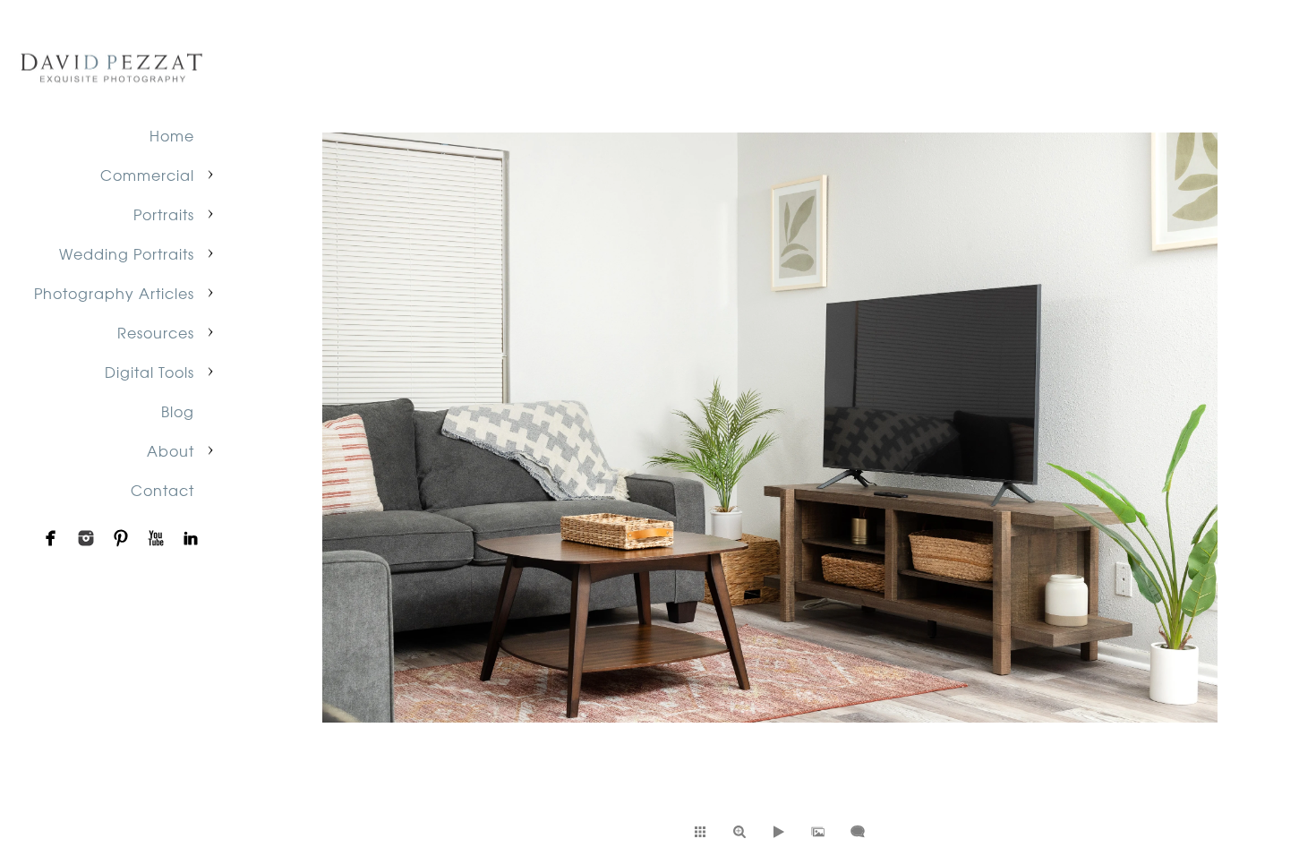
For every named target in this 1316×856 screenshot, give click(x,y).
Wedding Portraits (126, 253)
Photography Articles (114, 293)
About (170, 450)
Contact (162, 490)
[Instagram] (86, 538)
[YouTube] (156, 538)
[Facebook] (51, 538)
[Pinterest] (121, 538)
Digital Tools (149, 371)
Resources (155, 332)
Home (172, 135)
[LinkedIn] (190, 538)
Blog (177, 411)
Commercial (147, 174)
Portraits (163, 214)
